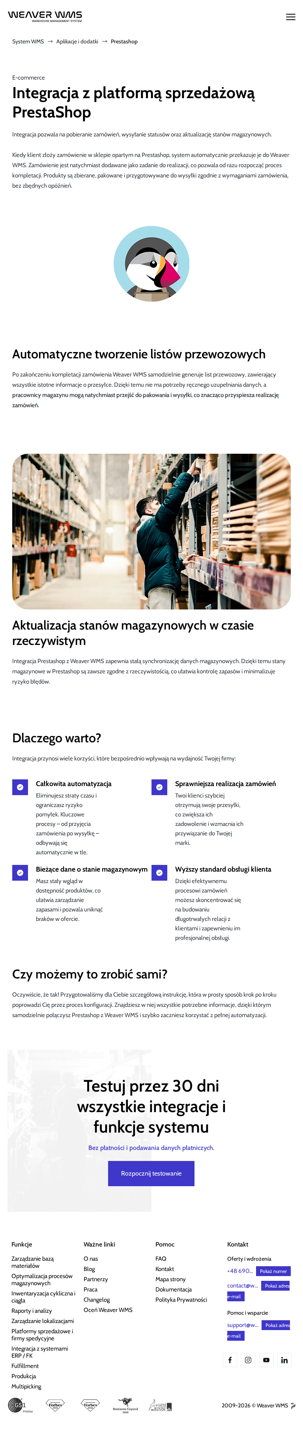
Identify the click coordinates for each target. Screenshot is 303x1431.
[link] (43, 1262)
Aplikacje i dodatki (77, 41)
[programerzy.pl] (292, 1405)
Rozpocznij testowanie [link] (151, 1173)
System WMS (28, 41)
